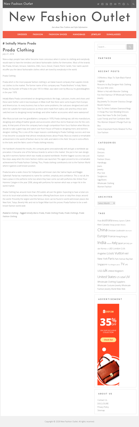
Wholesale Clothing (105, 183)
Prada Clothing (18, 50)
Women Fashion (104, 186)
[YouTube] (115, 4)
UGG (99, 270)
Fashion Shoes (58, 35)
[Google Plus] (106, 4)
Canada (105, 224)
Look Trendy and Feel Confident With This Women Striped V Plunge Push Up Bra (114, 122)
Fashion (38, 35)
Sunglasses (114, 35)
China (102, 229)
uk (105, 270)
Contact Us (102, 400)
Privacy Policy (103, 407)
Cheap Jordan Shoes (117, 225)
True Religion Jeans (114, 265)
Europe (102, 236)
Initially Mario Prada (35, 213)
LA (107, 249)
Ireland (109, 243)
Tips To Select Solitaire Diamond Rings (114, 108)
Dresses (22, 35)
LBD (111, 248)
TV (122, 264)
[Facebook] (102, 4)
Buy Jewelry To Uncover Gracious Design (114, 101)
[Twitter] (98, 4)
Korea (103, 248)
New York (102, 258)
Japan (120, 243)
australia (107, 220)
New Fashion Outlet (70, 17)
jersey (126, 243)
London (117, 248)
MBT (127, 253)
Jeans (99, 166)
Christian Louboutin (116, 230)
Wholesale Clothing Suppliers (111, 281)
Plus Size (101, 173)
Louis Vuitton (115, 253)
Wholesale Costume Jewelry (109, 285)
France (112, 236)
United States (106, 277)
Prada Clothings (71, 213)
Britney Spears (119, 221)
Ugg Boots (102, 179)
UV (127, 276)
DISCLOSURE (103, 403)
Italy (114, 243)
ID (127, 236)
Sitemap (101, 410)
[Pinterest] (123, 4)
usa (122, 277)
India (101, 242)
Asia (99, 220)
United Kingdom (116, 270)
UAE (126, 264)
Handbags (79, 35)
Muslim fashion (104, 105)
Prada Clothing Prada (54, 213)
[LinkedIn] (111, 4)
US (118, 277)
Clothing (14, 213)
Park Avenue (120, 259)
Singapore (102, 264)
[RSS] (128, 4)
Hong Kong (120, 236)
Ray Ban (129, 259)
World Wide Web (118, 289)
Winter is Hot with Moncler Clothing (112, 91)
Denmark (128, 231)
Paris (111, 258)
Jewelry (96, 35)
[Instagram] (119, 4)
